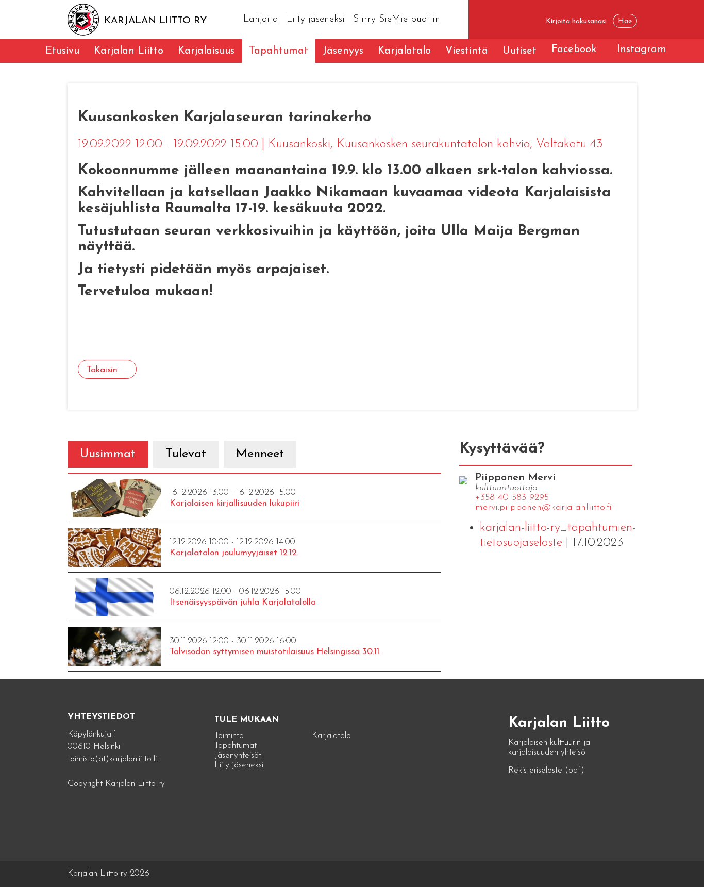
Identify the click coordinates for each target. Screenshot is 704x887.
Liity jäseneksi (316, 19)
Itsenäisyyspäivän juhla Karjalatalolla (243, 602)
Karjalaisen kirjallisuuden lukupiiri (234, 503)
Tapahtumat (278, 51)
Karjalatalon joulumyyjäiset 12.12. (234, 552)
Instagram (641, 49)
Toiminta (229, 735)
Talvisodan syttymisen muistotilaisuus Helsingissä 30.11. (275, 651)
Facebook (573, 49)
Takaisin (102, 369)
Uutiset (519, 51)
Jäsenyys (343, 51)
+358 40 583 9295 (512, 498)
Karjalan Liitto (128, 51)
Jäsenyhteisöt (237, 755)
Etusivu (62, 51)
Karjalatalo (404, 51)
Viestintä (466, 51)
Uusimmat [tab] (108, 454)
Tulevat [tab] (185, 454)
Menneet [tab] (260, 454)
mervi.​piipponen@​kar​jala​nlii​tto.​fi (543, 507)
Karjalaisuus (206, 51)
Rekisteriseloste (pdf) (546, 770)
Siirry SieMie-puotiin (396, 19)
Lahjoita (260, 19)
